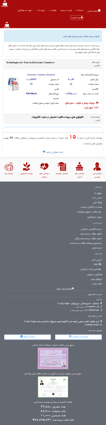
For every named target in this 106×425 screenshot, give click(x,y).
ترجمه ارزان (97, 248)
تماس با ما (97, 198)
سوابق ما (98, 193)
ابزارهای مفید (96, 279)
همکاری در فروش (94, 274)
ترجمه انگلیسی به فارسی (91, 229)
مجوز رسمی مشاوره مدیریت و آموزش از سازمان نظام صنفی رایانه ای (53, 374)
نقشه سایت (97, 284)
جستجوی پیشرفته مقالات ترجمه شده (86, 243)
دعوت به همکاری (25, 10)
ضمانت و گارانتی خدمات (91, 207)
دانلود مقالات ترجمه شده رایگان (88, 239)
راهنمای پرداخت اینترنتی (90, 269)
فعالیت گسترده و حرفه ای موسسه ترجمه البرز (53, 402)
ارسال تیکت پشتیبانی (79, 336)
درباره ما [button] (41, 10)
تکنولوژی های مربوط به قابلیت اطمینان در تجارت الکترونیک (58, 117)
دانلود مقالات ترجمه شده (91, 234)
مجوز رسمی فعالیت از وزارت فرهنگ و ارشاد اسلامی (53, 345)
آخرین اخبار (97, 260)
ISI (11, 137)
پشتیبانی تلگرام (29, 336)
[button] (79, 10)
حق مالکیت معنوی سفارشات (89, 212)
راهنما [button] (53, 10)
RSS (96, 265)
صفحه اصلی (92, 11)
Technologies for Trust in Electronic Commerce (30, 62)
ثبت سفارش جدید (54, 152)
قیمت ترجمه (65, 10)
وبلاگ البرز (97, 203)
